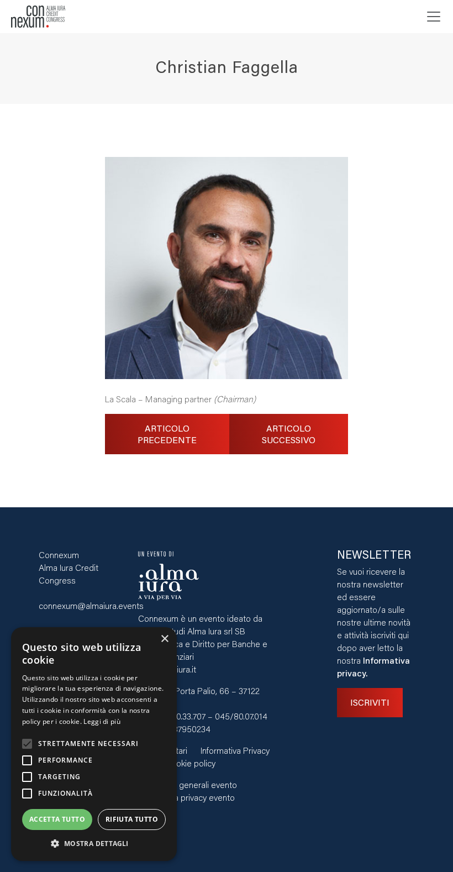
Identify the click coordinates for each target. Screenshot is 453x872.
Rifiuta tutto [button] (132, 819)
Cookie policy (190, 763)
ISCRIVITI (369, 702)
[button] (94, 843)
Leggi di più (101, 721)
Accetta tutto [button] (57, 819)
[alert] (94, 744)
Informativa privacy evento (186, 797)
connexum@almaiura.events (91, 605)
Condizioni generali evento (187, 784)
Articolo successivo (288, 433)
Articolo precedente (167, 433)
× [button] (164, 639)
